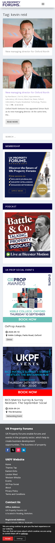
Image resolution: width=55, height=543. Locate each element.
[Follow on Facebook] (7, 450)
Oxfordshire (10, 102)
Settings (20, 539)
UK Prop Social (12, 484)
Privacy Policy (11, 491)
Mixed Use (28, 99)
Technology (35, 102)
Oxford (40, 99)
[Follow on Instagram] (18, 450)
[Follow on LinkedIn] (23, 450)
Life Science (19, 99)
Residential (26, 102)
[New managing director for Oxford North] (27, 73)
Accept (7, 539)
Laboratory (9, 99)
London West (11, 474)
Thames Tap (11, 468)
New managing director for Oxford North (27, 51)
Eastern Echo (11, 471)
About (8, 488)
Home (8, 464)
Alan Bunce (12, 96)
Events (8, 481)
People (18, 102)
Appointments (34, 96)
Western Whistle (13, 478)
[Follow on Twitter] (13, 450)
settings (24, 533)
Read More (12, 121)
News (35, 99)
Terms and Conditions (15, 494)
